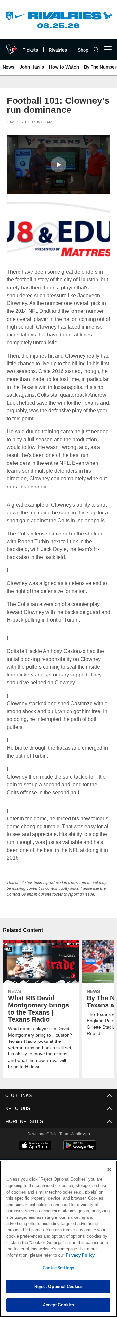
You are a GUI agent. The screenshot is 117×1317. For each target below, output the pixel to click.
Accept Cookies (58, 1304)
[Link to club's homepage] (11, 46)
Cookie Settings (58, 1267)
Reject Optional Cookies (58, 1286)
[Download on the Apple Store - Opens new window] (35, 1146)
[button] (58, 164)
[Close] (109, 1169)
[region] (58, 1238)
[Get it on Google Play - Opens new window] (79, 1149)
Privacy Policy (28, 1255)
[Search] (96, 49)
